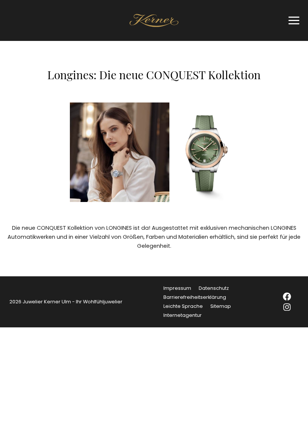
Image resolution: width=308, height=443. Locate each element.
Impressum (177, 288)
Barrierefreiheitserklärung (194, 297)
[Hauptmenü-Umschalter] (292, 20)
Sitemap (220, 306)
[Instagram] (287, 307)
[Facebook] (287, 296)
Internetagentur (182, 315)
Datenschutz (214, 288)
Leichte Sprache (183, 306)
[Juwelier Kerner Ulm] (154, 20)
